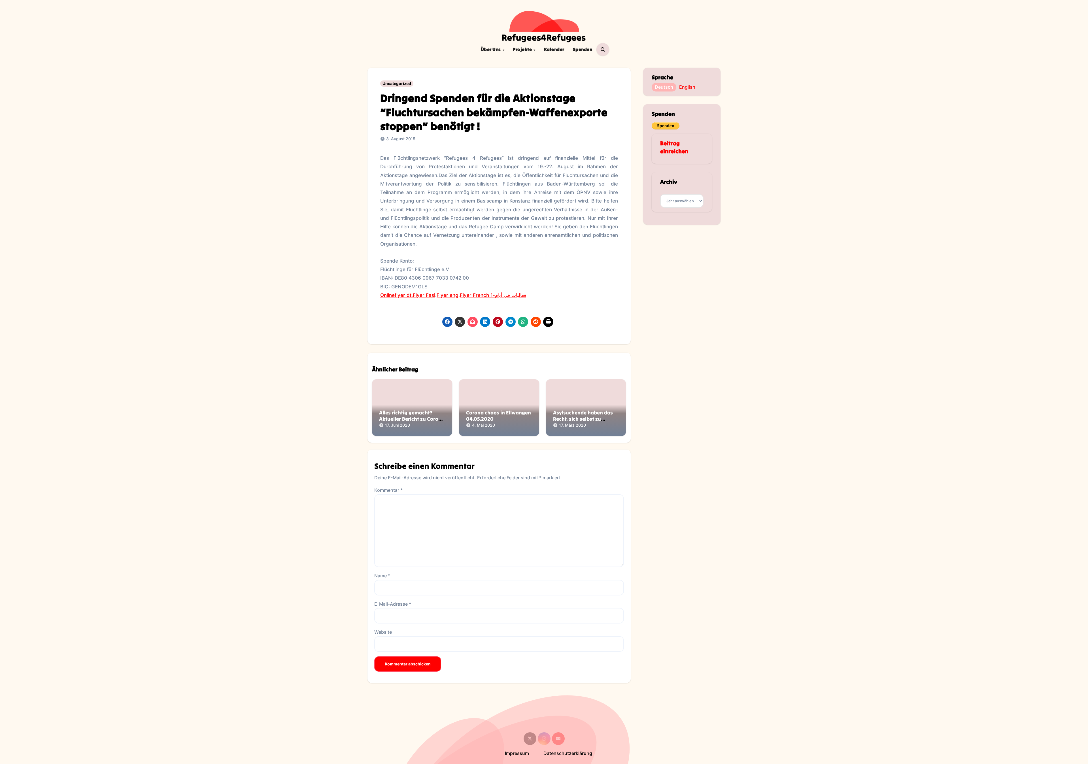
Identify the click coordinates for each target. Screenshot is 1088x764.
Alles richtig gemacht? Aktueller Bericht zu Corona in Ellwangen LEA (412, 418)
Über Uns (491, 49)
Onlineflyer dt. (396, 295)
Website (383, 632)
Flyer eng (447, 295)
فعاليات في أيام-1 (508, 295)
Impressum (517, 753)
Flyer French (474, 295)
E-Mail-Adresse (392, 604)
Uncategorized (396, 83)
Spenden (582, 49)
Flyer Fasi (424, 295)
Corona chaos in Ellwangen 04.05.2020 (498, 415)
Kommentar (388, 490)
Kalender (554, 49)
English (687, 87)
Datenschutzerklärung (567, 753)
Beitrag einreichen (674, 147)
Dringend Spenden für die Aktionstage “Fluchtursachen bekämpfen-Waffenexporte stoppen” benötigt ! (493, 112)
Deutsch (664, 87)
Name (382, 575)
